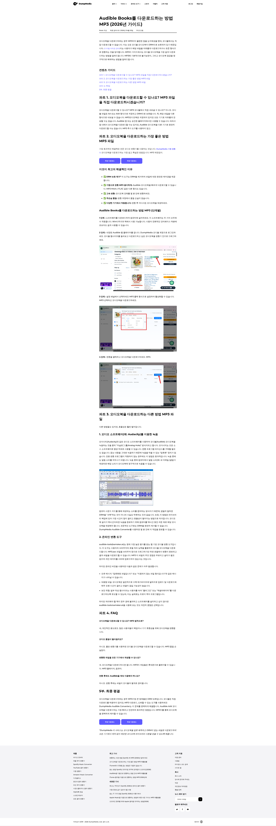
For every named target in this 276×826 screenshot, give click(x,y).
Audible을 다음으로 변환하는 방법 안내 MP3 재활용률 (128, 773)
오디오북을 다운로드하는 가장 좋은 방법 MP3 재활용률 (128, 762)
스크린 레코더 (78, 795)
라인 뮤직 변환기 (79, 785)
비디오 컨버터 (78, 757)
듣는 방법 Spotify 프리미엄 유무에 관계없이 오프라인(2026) (130, 769)
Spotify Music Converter (82, 764)
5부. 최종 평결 (105, 89)
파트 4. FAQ (104, 86)
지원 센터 (178, 757)
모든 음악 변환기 (79, 799)
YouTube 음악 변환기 (80, 768)
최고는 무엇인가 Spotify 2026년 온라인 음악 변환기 (127, 786)
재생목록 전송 (78, 792)
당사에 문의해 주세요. (182, 779)
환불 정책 (178, 790)
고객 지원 (164, 4)
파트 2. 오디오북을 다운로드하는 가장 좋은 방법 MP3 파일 (124, 78)
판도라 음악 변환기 (79, 782)
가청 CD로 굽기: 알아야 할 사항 (120, 790)
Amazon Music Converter (83, 775)
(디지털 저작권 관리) (112, 48)
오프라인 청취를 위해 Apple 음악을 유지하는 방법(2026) (129, 801)
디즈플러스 (77, 778)
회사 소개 (178, 776)
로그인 (190, 4)
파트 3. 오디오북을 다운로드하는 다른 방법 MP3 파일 (122, 82)
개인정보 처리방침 (181, 786)
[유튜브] (188, 809)
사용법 (177, 761)
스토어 (146, 4)
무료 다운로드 (109, 161)
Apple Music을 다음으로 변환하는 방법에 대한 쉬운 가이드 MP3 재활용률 (135, 798)
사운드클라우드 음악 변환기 (82, 788)
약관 (176, 783)
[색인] (82, 4)
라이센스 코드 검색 (181, 764)
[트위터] (177, 809)
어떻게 (155, 4)
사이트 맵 (178, 768)
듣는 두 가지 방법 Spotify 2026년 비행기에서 (125, 794)
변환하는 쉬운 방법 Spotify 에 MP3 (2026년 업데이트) (128, 758)
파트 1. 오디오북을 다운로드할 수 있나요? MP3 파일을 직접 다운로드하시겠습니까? (135, 75)
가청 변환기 (77, 771)
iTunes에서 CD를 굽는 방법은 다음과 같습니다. (126, 766)
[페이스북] (182, 809)
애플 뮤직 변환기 (79, 761)
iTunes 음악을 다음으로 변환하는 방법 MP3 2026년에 (128, 777)
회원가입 (200, 4)
